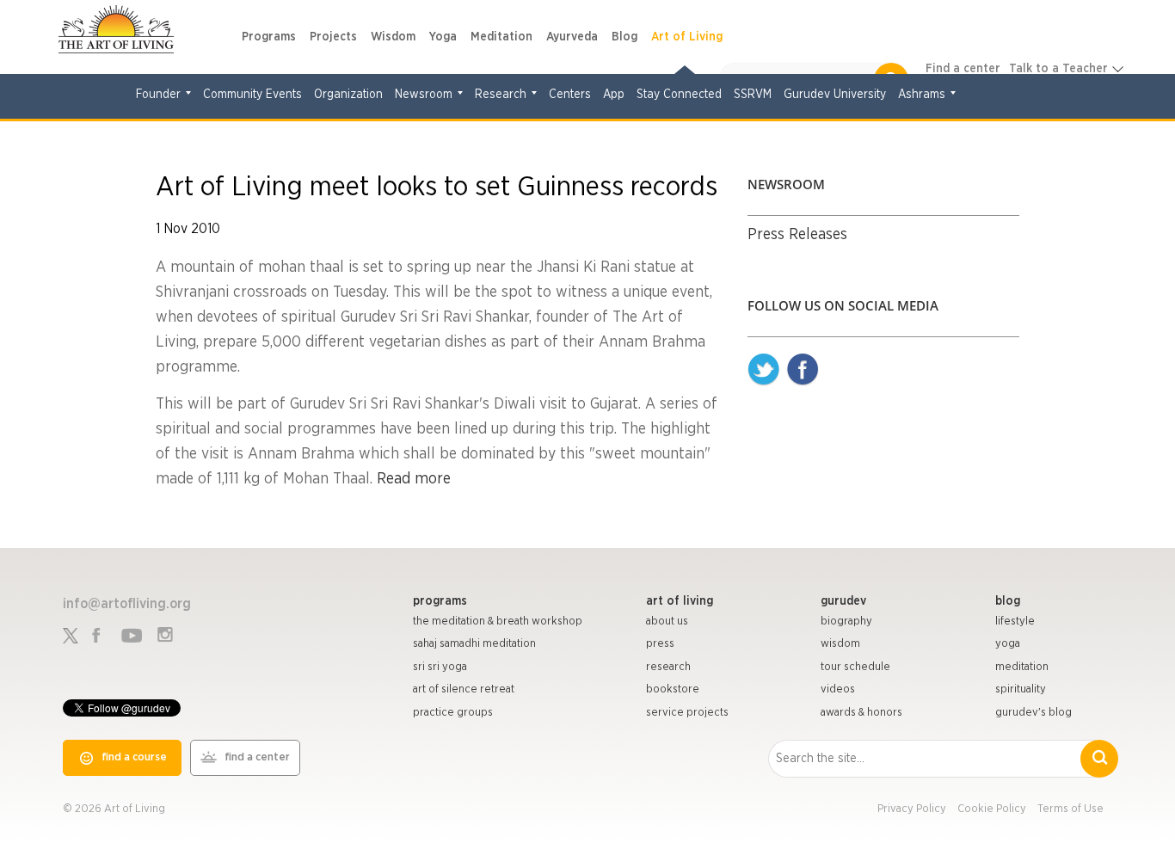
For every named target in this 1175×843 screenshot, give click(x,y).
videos (838, 689)
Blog (624, 37)
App (613, 95)
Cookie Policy (991, 809)
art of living (679, 601)
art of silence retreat (463, 689)
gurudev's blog (1033, 712)
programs (440, 601)
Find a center (963, 69)
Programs (269, 37)
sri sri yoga (440, 667)
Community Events (252, 95)
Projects (333, 37)
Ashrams (921, 95)
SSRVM (753, 95)
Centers (570, 95)
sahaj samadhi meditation (474, 643)
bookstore (672, 689)
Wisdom (393, 37)
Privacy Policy (911, 809)
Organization (348, 95)
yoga (1007, 643)
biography (846, 621)
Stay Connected (679, 95)
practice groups (453, 712)
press (660, 643)
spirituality (1020, 689)
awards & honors (861, 712)
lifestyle (1015, 621)
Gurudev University (835, 95)
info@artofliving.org (127, 604)
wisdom (840, 643)
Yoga (443, 37)
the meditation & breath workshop (497, 621)
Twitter (763, 370)
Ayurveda (572, 37)
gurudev (843, 601)
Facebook (802, 370)
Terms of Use (1070, 809)
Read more (414, 479)
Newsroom (423, 95)
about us (667, 621)
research (668, 667)
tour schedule (855, 667)
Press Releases (797, 235)
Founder (158, 95)
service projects (687, 712)
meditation (1022, 667)
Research (500, 95)
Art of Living (687, 37)
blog (1007, 601)
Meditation (501, 37)
